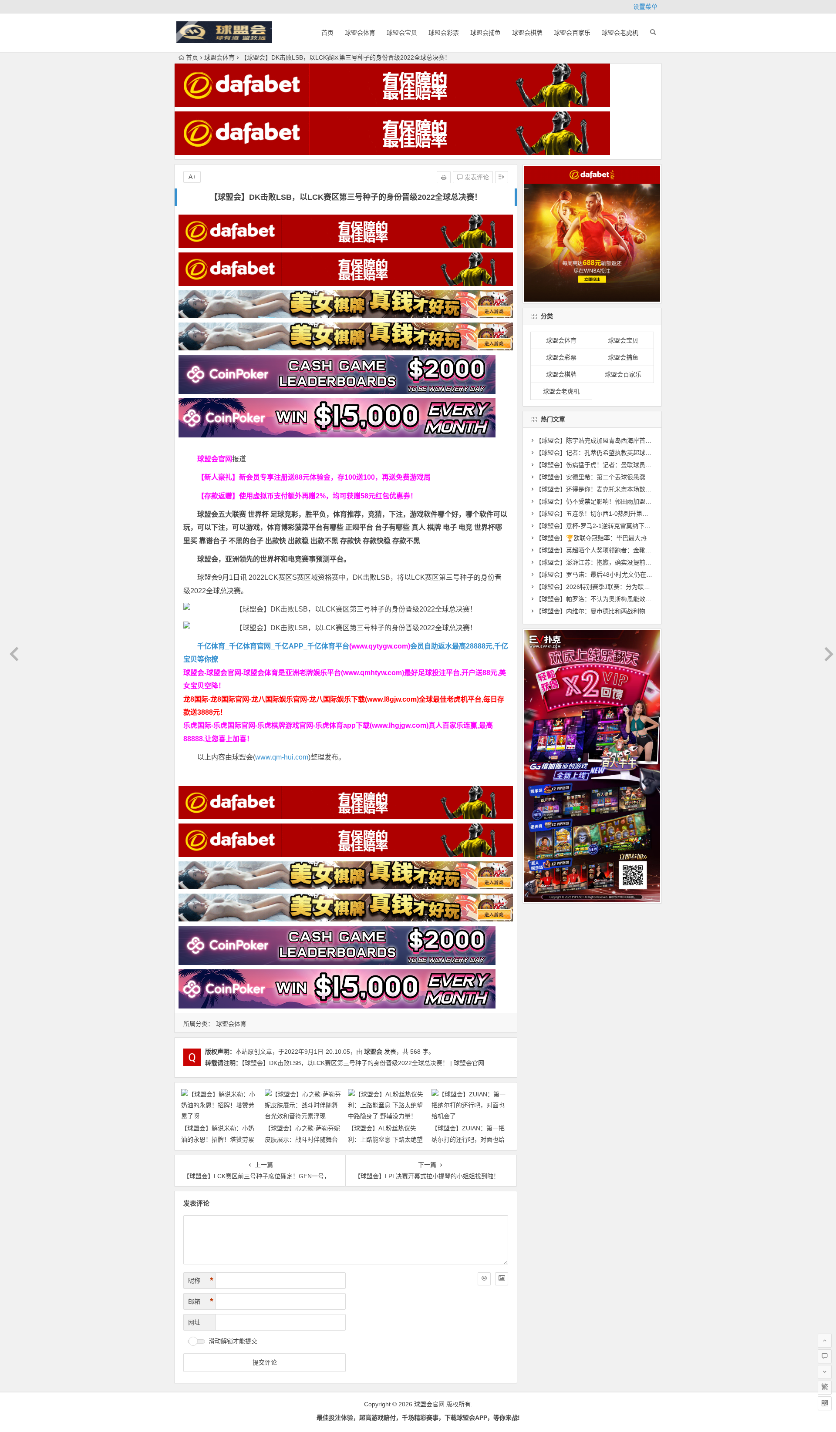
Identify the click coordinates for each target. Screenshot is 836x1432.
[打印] (444, 177)
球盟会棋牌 (527, 32)
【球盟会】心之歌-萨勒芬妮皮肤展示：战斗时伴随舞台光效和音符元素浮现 (302, 1139)
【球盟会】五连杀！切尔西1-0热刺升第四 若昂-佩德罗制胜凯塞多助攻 (630, 513)
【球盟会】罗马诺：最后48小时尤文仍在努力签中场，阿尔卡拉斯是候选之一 (640, 574)
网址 (194, 1322)
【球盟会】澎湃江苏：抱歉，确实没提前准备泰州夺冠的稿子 (618, 562)
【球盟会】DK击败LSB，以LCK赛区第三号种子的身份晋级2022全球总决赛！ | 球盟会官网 (363, 1062)
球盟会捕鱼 (485, 32)
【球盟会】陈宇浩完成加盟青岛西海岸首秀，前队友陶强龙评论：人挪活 (633, 440)
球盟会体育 (360, 32)
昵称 (200, 1280)
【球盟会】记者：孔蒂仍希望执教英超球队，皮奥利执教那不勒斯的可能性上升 (642, 452)
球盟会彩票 (443, 32)
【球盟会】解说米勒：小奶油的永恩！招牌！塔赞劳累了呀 (217, 1139)
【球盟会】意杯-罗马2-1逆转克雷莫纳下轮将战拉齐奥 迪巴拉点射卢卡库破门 (640, 525)
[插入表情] (484, 1278)
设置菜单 (645, 6)
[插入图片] (501, 1278)
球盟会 (373, 1051)
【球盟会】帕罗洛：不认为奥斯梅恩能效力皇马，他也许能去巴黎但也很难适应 (642, 598)
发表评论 (476, 177)
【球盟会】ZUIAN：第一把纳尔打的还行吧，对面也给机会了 (468, 1139)
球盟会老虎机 (620, 32)
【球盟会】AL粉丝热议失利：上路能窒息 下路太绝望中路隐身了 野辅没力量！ (385, 1139)
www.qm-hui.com (281, 757)
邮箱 (200, 1301)
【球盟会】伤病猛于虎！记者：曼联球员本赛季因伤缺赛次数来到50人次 (634, 464)
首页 (327, 32)
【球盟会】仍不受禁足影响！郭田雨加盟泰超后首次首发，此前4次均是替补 (638, 501)
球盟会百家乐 (572, 32)
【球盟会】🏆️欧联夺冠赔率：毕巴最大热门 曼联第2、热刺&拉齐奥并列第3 (637, 537)
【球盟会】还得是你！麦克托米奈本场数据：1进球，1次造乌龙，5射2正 (634, 489)
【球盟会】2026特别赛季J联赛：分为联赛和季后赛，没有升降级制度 (629, 586)
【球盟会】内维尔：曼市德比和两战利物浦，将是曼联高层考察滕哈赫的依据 (639, 611)
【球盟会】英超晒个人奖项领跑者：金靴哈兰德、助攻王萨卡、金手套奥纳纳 (639, 550)
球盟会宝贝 (402, 32)
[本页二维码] (825, 1403)
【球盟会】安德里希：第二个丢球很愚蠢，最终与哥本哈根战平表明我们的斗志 (642, 477)
